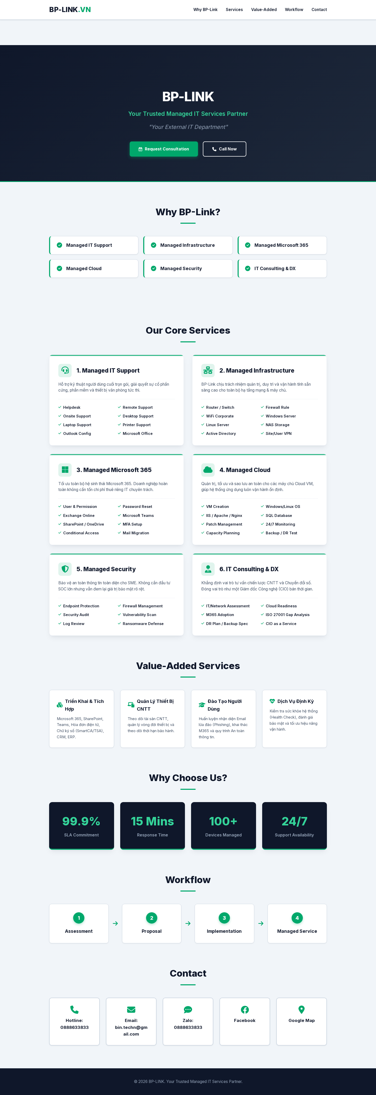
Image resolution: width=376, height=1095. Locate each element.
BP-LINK (70, 9)
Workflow (294, 9)
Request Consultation (167, 148)
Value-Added (264, 9)
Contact (319, 9)
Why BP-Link (205, 9)
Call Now (228, 148)
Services (234, 9)
